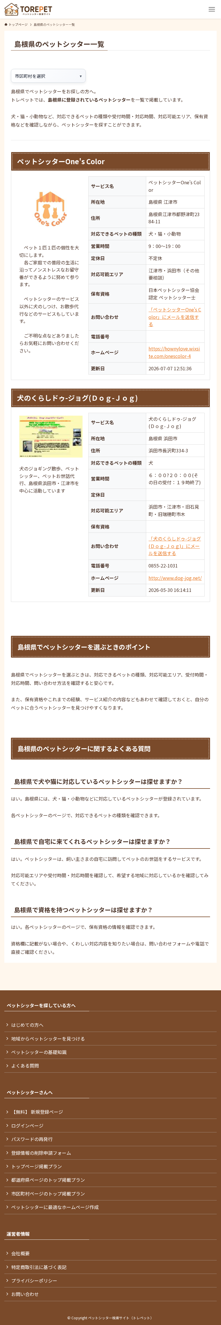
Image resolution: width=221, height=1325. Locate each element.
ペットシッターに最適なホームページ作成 (55, 1207)
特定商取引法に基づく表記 (38, 1267)
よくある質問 (25, 1065)
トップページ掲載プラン (36, 1166)
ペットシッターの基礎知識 (38, 1052)
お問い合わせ (25, 1294)
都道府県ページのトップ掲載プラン (48, 1179)
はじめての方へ (27, 1024)
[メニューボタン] (211, 9)
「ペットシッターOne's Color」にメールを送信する (174, 317)
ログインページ (27, 1125)
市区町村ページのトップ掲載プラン (48, 1193)
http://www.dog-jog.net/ (175, 577)
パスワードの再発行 (32, 1139)
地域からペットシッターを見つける (48, 1038)
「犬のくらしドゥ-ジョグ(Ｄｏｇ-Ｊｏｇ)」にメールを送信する (174, 546)
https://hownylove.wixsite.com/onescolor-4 (174, 352)
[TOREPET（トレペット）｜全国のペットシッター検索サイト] (28, 9)
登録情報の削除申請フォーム (41, 1152)
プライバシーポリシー (34, 1280)
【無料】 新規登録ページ (37, 1111)
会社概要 (20, 1253)
